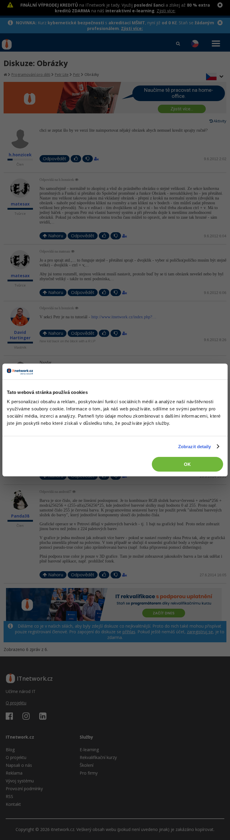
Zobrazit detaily (194, 446)
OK (187, 464)
